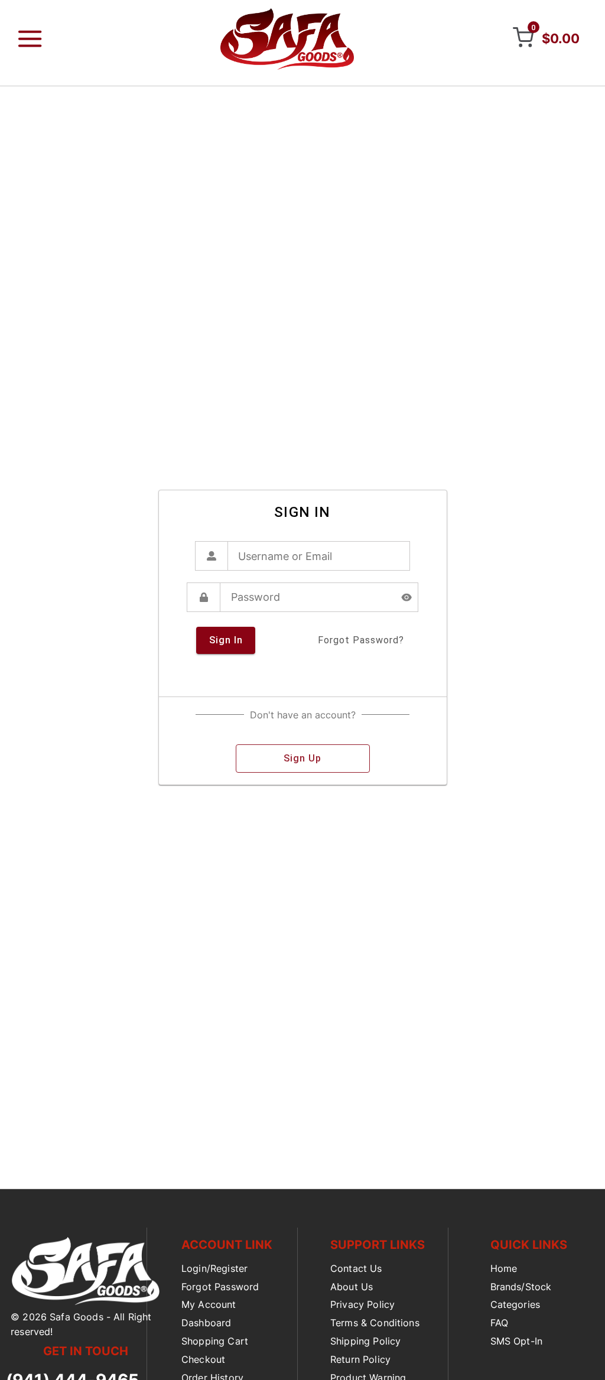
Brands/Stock (521, 1287)
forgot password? (361, 640)
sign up (302, 758)
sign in (226, 640)
